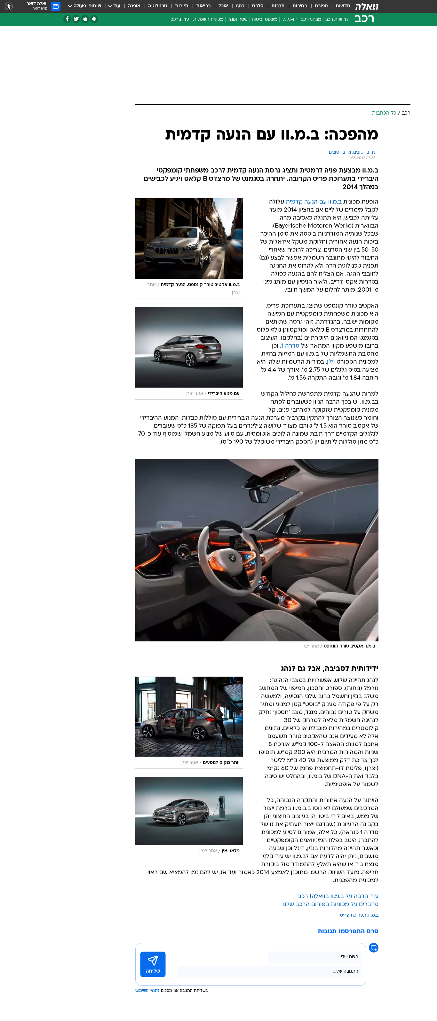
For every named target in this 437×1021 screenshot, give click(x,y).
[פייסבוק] (67, 19)
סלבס (258, 6)
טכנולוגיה (157, 6)
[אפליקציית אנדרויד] (94, 19)
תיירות (181, 6)
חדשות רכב (336, 20)
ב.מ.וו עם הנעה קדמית (314, 202)
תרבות (278, 6)
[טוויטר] (76, 19)
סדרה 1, (289, 346)
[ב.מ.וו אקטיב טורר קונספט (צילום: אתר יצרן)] (256, 555)
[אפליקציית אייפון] (85, 19)
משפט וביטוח (264, 20)
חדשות (343, 6)
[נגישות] (9, 7)
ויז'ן (331, 362)
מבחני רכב (311, 20)
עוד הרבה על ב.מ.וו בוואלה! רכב (338, 897)
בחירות (299, 6)
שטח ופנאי (237, 20)
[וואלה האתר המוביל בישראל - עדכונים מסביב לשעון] (366, 6)
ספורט (321, 6)
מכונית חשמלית (208, 20)
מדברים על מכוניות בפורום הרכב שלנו (330, 905)
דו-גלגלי (289, 20)
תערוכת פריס (353, 915)
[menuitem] (339, 6)
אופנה (134, 6)
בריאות (203, 6)
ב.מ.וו (373, 915)
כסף (240, 6)
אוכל (223, 6)
